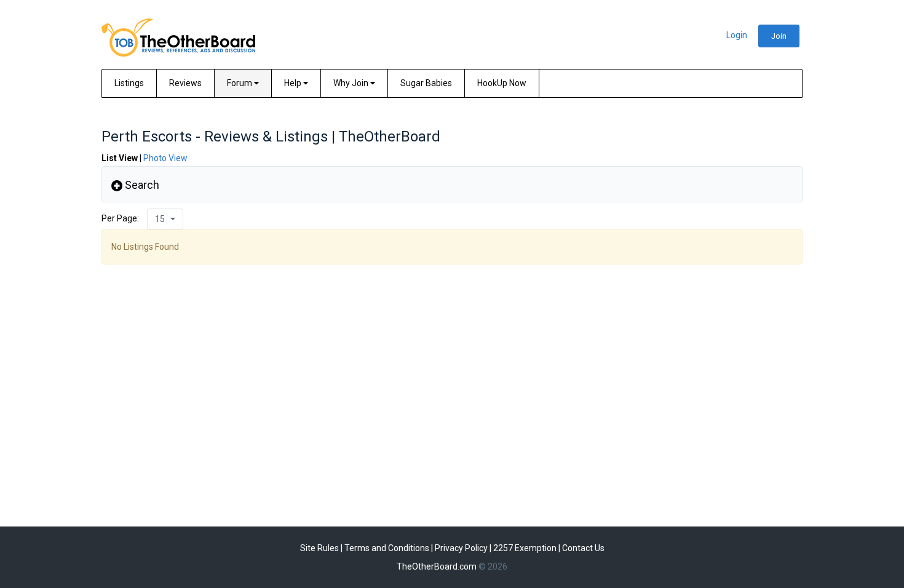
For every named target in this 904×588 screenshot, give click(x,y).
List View (119, 158)
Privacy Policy (461, 548)
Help (293, 83)
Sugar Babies (426, 83)
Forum (240, 83)
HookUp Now (501, 83)
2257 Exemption (525, 548)
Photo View (165, 158)
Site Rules (319, 548)
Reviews (185, 83)
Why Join (351, 83)
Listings (129, 83)
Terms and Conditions (386, 548)
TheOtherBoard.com (437, 566)
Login (736, 35)
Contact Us (583, 548)
